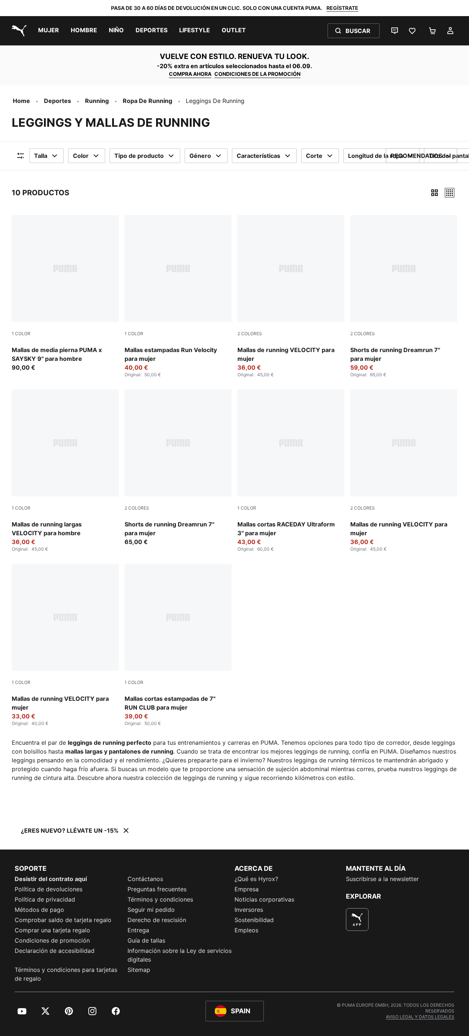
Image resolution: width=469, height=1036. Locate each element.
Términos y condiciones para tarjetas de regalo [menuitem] (66, 974)
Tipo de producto (139, 155)
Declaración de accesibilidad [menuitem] (55, 950)
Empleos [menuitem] (246, 930)
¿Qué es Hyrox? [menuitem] (256, 879)
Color (81, 155)
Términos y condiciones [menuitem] (160, 899)
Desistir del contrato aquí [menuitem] (51, 879)
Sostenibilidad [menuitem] (254, 920)
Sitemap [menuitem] (139, 969)
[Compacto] (434, 192)
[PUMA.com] (17, 30)
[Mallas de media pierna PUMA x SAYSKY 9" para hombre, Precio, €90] (65, 293)
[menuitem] (48, 31)
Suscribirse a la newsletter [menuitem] (382, 879)
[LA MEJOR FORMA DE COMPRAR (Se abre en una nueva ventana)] (357, 919)
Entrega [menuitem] (138, 930)
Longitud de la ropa (375, 155)
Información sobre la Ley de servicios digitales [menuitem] (180, 955)
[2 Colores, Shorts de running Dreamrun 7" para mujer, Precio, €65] (178, 467)
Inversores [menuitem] (248, 909)
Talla (40, 155)
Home (21, 100)
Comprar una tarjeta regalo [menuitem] (52, 930)
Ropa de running (147, 100)
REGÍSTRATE (342, 8)
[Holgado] (449, 192)
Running (97, 100)
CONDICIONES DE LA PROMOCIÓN (257, 74)
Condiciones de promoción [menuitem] (52, 940)
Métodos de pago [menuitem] (39, 909)
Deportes (57, 100)
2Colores (249, 333)
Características (258, 155)
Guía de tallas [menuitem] (146, 940)
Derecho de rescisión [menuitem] (157, 920)
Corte (314, 155)
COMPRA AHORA (190, 74)
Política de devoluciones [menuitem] (48, 889)
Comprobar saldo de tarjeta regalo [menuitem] (63, 920)
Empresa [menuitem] (246, 889)
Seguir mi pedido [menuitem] (151, 909)
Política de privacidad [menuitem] (45, 899)
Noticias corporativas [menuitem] (264, 899)
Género (200, 155)
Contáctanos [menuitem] (145, 879)
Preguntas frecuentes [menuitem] (157, 889)
